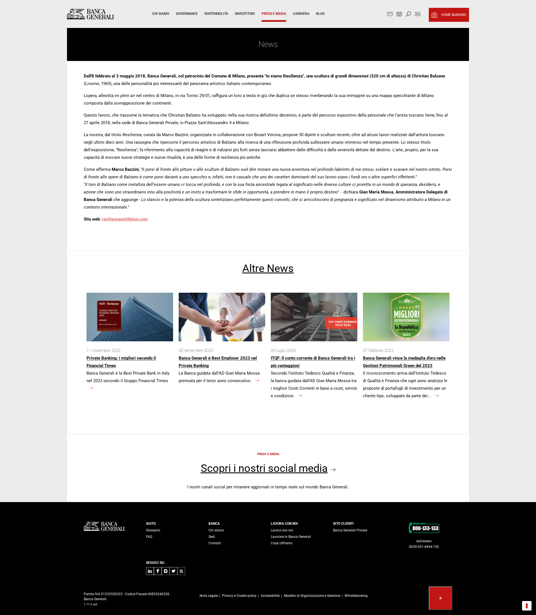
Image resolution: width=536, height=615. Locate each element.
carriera (301, 14)
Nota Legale (209, 596)
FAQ (149, 537)
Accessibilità (270, 596)
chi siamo (160, 14)
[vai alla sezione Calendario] (399, 14)
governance (187, 14)
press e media (274, 14)
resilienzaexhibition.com (125, 219)
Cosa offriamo (282, 543)
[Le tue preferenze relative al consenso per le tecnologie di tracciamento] (527, 606)
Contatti (215, 543)
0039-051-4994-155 (424, 547)
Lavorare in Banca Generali (291, 537)
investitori (245, 14)
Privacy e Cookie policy (239, 596)
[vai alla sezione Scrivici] (390, 14)
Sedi (212, 537)
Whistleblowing (356, 596)
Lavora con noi (282, 530)
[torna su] (440, 598)
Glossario (153, 530)
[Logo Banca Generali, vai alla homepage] (101, 14)
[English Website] (417, 14)
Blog (320, 14)
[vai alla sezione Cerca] (408, 14)
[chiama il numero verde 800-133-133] (424, 527)
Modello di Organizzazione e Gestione (312, 596)
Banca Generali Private (350, 530)
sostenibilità (216, 14)
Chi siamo (216, 530)
